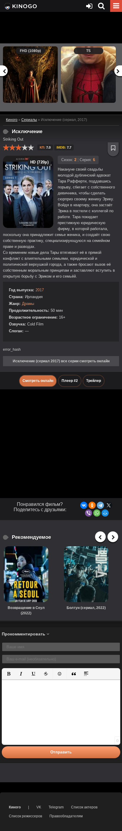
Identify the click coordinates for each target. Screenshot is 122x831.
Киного (15, 807)
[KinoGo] (20, 6)
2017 (40, 290)
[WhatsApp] (96, 513)
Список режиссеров (25, 816)
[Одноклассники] (92, 505)
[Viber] (88, 513)
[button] (8, 673)
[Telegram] (100, 505)
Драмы (28, 303)
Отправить (61, 752)
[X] (108, 505)
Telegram (56, 807)
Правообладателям (66, 816)
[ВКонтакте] (83, 505)
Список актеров (84, 807)
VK (38, 807)
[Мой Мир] (105, 513)
